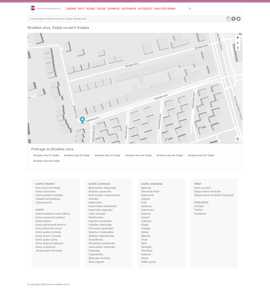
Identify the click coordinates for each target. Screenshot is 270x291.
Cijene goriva (44, 202)
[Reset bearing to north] (237, 48)
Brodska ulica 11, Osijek (46, 155)
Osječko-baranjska (55, 19)
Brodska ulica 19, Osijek (107, 155)
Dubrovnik (147, 195)
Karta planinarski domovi (51, 224)
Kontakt (199, 206)
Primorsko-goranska (101, 228)
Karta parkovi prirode (48, 232)
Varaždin (146, 247)
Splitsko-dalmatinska (101, 236)
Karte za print (202, 187)
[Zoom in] (237, 37)
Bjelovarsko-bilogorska (102, 187)
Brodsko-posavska (100, 191)
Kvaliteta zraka (164, 8)
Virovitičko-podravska (102, 243)
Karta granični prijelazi (49, 195)
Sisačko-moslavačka (101, 232)
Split (81, 8)
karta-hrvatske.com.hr (49, 8)
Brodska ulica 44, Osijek (139, 155)
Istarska (93, 198)
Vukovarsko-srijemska (102, 247)
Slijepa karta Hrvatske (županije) (214, 195)
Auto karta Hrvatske (48, 187)
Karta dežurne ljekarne (49, 243)
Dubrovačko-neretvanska (104, 195)
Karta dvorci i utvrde (48, 236)
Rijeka (91, 8)
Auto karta (128, 8)
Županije (113, 8)
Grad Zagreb (96, 261)
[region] (135, 88)
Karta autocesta (45, 191)
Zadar (144, 258)
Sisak (144, 239)
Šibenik (145, 236)
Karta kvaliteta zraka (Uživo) (53, 213)
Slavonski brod (150, 191)
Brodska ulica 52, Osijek (201, 155)
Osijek (101, 8)
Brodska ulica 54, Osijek (47, 160)
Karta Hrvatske (37, 19)
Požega (145, 228)
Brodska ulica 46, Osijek (170, 155)
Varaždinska (96, 239)
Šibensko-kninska (99, 258)
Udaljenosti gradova (48, 198)
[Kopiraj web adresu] (229, 20)
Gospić (145, 217)
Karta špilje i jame (46, 239)
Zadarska (94, 250)
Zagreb (71, 8)
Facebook (200, 213)
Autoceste (145, 8)
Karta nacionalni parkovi (50, 217)
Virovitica (146, 250)
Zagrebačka (96, 254)
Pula (144, 202)
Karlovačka (95, 202)
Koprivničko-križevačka (103, 206)
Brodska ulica (80, 19)
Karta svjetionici (45, 247)
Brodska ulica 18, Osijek (77, 155)
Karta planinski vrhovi (49, 228)
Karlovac (146, 206)
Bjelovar (146, 187)
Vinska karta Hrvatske (49, 250)
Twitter (198, 209)
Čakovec (146, 221)
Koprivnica (147, 209)
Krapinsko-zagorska (101, 209)
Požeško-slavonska (100, 224)
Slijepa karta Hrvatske (207, 191)
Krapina (146, 213)
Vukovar (146, 254)
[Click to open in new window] (233, 20)
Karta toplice (43, 221)
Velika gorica (148, 261)
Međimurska (96, 217)
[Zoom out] (237, 43)
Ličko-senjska (97, 213)
